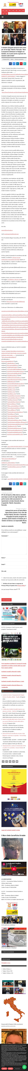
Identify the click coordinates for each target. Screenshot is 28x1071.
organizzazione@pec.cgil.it (8, 315)
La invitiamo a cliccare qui (13, 279)
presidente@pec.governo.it (15, 466)
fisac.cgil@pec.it (12, 410)
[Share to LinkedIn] (17, 64)
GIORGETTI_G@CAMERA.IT (8, 76)
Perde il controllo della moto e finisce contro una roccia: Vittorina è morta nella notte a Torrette (14, 721)
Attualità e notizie (6, 489)
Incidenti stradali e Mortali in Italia (11, 671)
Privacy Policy (21, 585)
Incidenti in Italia (8, 691)
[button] (24, 1067)
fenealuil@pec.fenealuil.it (14, 395)
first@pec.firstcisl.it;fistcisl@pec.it (10, 323)
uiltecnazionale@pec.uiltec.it (15, 420)
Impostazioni (17, 1068)
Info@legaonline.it (20, 335)
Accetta (4, 1068)
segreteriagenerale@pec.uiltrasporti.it (11, 329)
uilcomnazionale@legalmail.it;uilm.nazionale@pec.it (14, 327)
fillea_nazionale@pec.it (14, 406)
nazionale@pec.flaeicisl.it (8, 325)
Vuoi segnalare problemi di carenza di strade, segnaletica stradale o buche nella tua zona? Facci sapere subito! (13, 665)
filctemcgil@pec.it (11, 404)
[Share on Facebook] (10, 64)
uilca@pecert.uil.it (12, 426)
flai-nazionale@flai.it (12, 365)
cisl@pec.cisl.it (14, 321)
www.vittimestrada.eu (7, 230)
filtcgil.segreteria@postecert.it (15, 430)
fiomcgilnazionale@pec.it (14, 408)
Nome (3, 557)
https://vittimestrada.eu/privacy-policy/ (20, 1057)
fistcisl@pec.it (11, 414)
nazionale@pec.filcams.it (21, 315)
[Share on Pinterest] (21, 64)
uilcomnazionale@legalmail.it (14, 373)
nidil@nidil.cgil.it (6, 321)
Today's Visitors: (7, 973)
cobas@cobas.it (11, 363)
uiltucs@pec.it (11, 418)
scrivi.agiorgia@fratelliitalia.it (14, 369)
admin (12, 59)
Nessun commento (19, 59)
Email (3, 564)
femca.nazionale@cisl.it (7, 361)
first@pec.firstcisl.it (13, 399)
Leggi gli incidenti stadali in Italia (10, 830)
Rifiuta (10, 1068)
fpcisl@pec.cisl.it (23, 311)
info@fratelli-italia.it (12, 367)
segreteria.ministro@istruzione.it (9, 311)
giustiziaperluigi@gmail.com (11, 234)
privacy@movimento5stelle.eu (15, 379)
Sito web (3, 571)
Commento (4, 536)
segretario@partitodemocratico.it (10, 333)
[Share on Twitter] (14, 64)
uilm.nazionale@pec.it (13, 416)
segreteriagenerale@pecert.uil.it (16, 424)
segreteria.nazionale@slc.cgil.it (15, 434)
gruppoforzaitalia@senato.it (8, 335)
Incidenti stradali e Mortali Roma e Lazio (12, 681)
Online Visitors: (7, 969)
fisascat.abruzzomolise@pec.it (15, 412)
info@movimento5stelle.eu (14, 377)
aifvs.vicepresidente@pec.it (9, 357)
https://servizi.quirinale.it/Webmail (15, 301)
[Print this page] (24, 64)
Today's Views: (6, 971)
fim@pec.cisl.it (11, 391)
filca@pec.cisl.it (12, 389)
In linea (5, 962)
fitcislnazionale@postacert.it (15, 428)
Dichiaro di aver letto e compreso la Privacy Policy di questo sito (13, 584)
